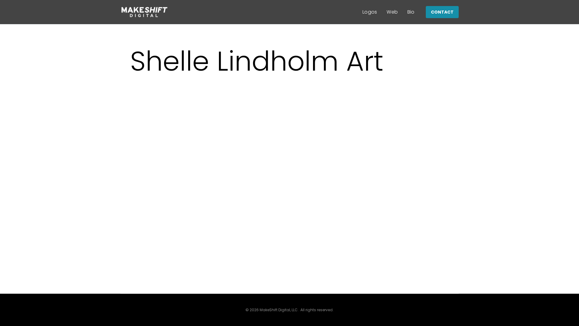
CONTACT (442, 12)
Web (392, 11)
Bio (411, 11)
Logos (369, 11)
